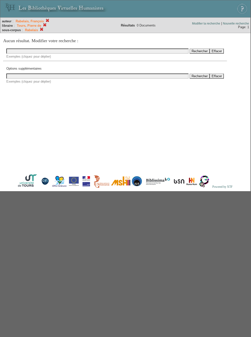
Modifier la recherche (206, 23)
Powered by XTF (222, 186)
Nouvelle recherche (236, 23)
